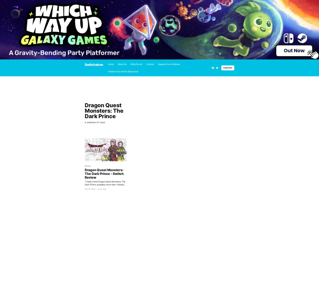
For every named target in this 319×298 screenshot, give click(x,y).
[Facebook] (213, 68)
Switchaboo (94, 64)
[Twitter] (217, 68)
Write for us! (136, 64)
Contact (150, 64)
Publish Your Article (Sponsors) (123, 71)
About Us (122, 64)
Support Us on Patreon (169, 64)
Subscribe (227, 68)
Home (111, 64)
